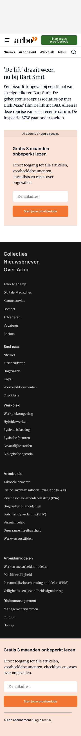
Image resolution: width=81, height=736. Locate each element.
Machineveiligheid (18, 575)
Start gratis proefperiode (59, 40)
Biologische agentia (18, 454)
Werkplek (12, 405)
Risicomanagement (20, 600)
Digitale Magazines (18, 292)
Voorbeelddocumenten (20, 387)
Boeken (9, 334)
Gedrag (9, 625)
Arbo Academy (15, 284)
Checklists (11, 395)
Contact (9, 309)
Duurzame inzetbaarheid (22, 530)
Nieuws (9, 355)
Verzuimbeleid (14, 522)
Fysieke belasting (17, 430)
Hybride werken (15, 422)
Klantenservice (14, 300)
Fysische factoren (17, 438)
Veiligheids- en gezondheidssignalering (33, 591)
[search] (73, 52)
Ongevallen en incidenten (22, 506)
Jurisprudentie (14, 363)
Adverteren (12, 317)
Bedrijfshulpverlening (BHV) (25, 514)
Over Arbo (16, 269)
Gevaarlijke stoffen (18, 446)
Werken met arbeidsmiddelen (25, 567)
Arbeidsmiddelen (18, 558)
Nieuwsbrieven (22, 262)
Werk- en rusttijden (18, 538)
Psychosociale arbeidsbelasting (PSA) (31, 498)
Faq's (7, 379)
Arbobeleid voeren (17, 482)
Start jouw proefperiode (40, 211)
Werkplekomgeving (18, 414)
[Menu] (7, 40)
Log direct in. (43, 720)
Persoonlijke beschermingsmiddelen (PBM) (36, 583)
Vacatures (11, 325)
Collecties (15, 254)
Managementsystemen (21, 609)
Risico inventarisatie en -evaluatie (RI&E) (35, 490)
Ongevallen (12, 371)
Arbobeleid (13, 473)
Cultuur (9, 617)
